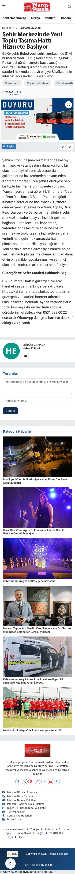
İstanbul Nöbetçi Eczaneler (22, 792)
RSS (14, 853)
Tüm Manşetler (16, 811)
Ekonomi (65, 18)
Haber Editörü (31, 348)
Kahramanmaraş (14, 18)
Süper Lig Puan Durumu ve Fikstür (26, 808)
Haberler (8, 28)
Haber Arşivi (14, 819)
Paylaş (11, 146)
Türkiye (35, 18)
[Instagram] (37, 781)
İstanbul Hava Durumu (20, 796)
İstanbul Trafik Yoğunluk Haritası (26, 804)
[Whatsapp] (57, 781)
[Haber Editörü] (11, 350)
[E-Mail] (25, 356)
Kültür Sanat (24, 833)
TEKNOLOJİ (56, 833)
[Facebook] (18, 781)
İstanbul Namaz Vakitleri (21, 800)
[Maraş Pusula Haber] (37, 7)
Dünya (9, 837)
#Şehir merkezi (11, 83)
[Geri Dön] (10, 863)
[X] (25, 781)
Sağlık (40, 833)
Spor (8, 833)
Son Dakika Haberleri (19, 815)
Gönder (10, 410)
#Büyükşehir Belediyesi (37, 83)
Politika (50, 18)
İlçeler (22, 837)
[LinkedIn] (44, 781)
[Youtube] (50, 781)
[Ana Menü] (4, 7)
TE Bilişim (46, 864)
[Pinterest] (31, 781)
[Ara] (69, 7)
